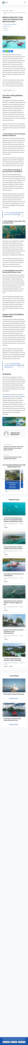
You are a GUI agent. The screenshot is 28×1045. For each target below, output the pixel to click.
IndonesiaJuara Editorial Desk (10, 24)
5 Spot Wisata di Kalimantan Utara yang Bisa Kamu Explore (13, 457)
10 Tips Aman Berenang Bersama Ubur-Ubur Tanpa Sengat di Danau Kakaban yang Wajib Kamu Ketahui (13, 519)
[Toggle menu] (24, 2)
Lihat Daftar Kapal (13, 698)
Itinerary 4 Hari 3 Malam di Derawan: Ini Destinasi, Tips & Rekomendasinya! (14, 631)
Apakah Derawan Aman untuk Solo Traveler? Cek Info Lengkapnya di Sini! (13, 602)
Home (3, 10)
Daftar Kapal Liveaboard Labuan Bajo (14, 694)
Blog (7, 10)
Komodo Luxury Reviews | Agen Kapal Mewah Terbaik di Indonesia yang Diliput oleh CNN (13, 448)
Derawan (11, 10)
